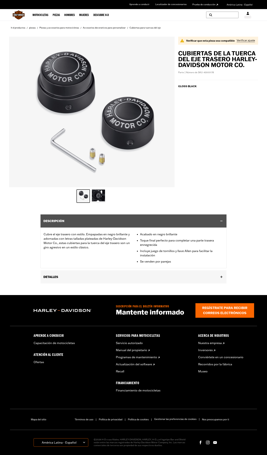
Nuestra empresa (210, 343)
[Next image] (167, 111)
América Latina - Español (239, 4)
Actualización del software (134, 364)
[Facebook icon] (200, 442)
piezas (32, 27)
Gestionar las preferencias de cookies (175, 419)
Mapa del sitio (38, 419)
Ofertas (39, 362)
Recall (120, 371)
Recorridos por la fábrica (215, 364)
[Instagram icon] (208, 442)
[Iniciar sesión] (247, 15)
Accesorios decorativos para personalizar (104, 27)
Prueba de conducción (203, 4)
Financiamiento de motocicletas (138, 390)
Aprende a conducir (139, 4)
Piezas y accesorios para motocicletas (59, 27)
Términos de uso (84, 419)
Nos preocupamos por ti (215, 419)
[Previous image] (16, 111)
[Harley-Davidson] (72, 310)
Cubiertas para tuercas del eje (145, 27)
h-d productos (18, 27)
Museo (203, 371)
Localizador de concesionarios (171, 4)
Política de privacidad (110, 419)
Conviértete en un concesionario (220, 357)
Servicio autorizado (129, 343)
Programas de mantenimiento (136, 357)
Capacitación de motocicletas (54, 343)
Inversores (205, 350)
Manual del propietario (131, 350)
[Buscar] (222, 15)
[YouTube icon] (215, 442)
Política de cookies (138, 419)
